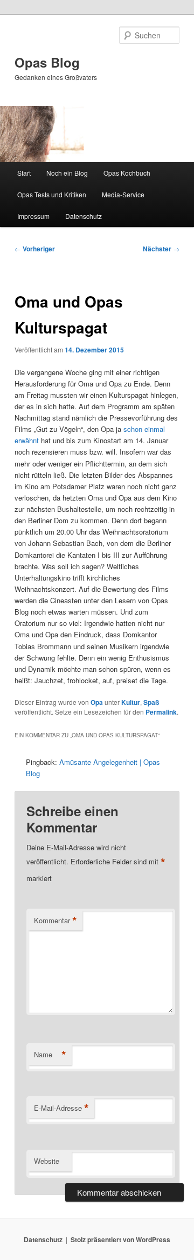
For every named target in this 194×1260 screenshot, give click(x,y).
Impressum (33, 216)
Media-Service (123, 194)
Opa (97, 702)
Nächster (161, 249)
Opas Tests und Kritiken (51, 194)
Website (46, 1161)
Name (50, 1054)
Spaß (151, 702)
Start (24, 172)
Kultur (130, 702)
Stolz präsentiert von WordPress (120, 1239)
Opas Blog (47, 62)
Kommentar (55, 920)
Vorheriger (35, 249)
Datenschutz (83, 216)
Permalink (161, 712)
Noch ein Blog (67, 172)
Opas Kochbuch (126, 172)
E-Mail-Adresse (61, 1108)
